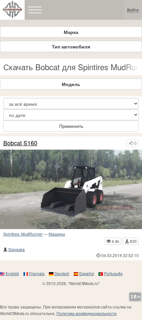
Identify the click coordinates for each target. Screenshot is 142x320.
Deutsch (61, 273)
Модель (71, 84)
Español (86, 273)
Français (37, 273)
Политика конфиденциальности (86, 313)
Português (113, 273)
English (12, 273)
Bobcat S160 (20, 143)
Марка (71, 32)
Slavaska (16, 249)
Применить (71, 126)
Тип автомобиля (71, 46)
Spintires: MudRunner (23, 234)
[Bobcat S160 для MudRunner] (71, 189)
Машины (57, 234)
